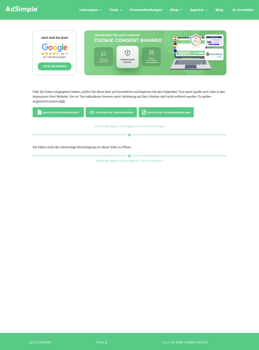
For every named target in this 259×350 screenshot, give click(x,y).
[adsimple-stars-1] (54, 53)
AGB (62, 101)
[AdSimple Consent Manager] (155, 32)
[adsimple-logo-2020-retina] (21, 8)
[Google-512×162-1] (54, 45)
